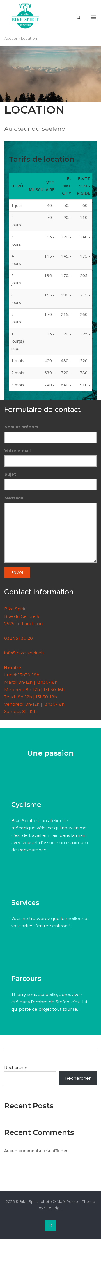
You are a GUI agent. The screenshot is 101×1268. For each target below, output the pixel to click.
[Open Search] (78, 17)
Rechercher (15, 1067)
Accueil (11, 38)
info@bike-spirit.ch (24, 653)
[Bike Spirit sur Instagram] (50, 1225)
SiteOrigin (53, 1207)
